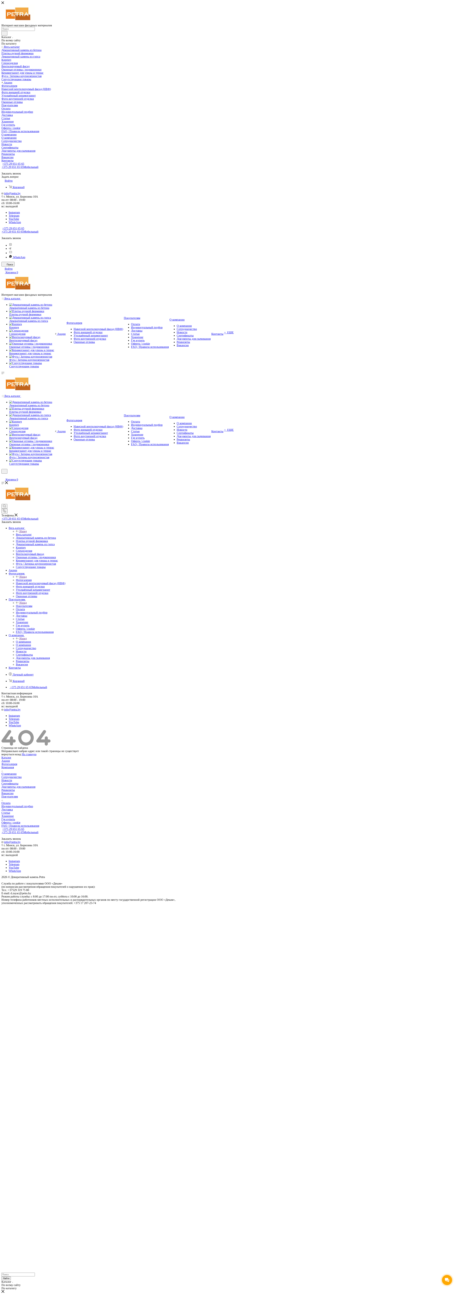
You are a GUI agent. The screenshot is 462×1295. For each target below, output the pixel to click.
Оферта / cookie (10, 822)
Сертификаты (9, 783)
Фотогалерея (24, 580)
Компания (7, 767)
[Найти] (4, 33)
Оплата (5, 803)
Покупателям (24, 606)
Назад (23, 531)
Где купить (8, 819)
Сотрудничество (11, 777)
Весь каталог (24, 534)
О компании (23, 641)
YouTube (14, 218)
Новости (6, 780)
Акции (5, 760)
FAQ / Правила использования (20, 825)
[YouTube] (10, 252)
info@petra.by (12, 193)
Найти (6, 1278)
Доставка (7, 809)
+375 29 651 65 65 (13, 163)
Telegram (14, 215)
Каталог (6, 757)
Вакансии (7, 793)
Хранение (7, 816)
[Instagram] (10, 245)
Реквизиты (8, 790)
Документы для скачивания (18, 786)
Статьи (5, 812)
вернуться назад (11, 754)
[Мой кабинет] (3, 475)
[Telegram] (10, 248)
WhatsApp (15, 222)
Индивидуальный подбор (17, 806)
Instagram (14, 212)
